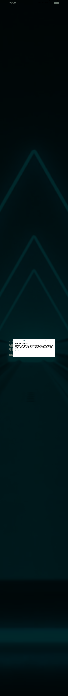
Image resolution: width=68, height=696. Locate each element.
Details (44, 340)
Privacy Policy (17, 352)
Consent (23, 340)
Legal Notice (17, 350)
